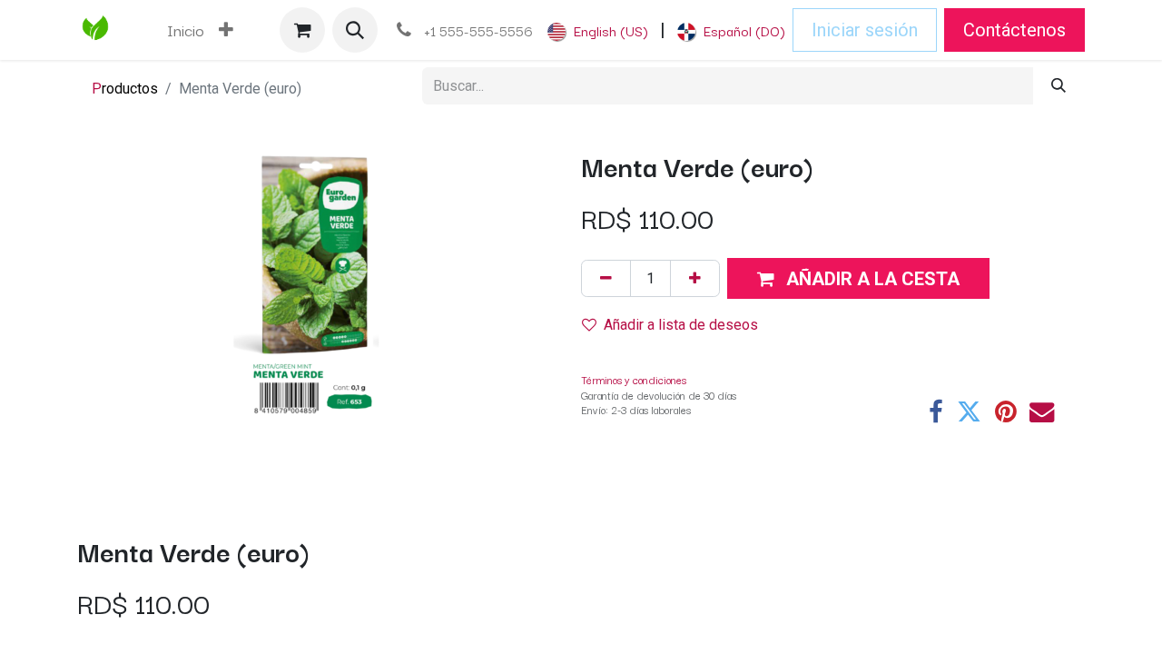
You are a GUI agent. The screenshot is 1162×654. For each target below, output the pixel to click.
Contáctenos (1014, 30)
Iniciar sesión (865, 30)
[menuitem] (186, 30)
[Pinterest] (1005, 412)
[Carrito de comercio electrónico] (302, 30)
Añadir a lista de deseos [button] (681, 324)
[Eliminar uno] (606, 278)
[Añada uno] (695, 278)
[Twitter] (969, 412)
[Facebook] (936, 412)
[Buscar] (1058, 85)
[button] (355, 30)
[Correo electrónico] (1041, 412)
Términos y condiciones (633, 379)
